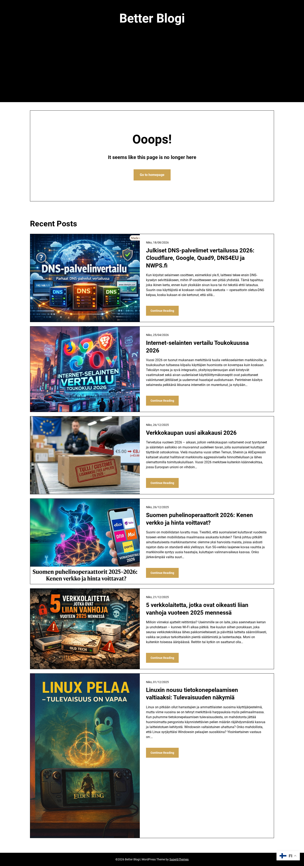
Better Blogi (152, 18)
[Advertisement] (152, 71)
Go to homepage (152, 175)
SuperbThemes (179, 859)
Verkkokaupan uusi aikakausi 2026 (191, 432)
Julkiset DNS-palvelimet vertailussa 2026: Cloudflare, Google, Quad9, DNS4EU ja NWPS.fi (200, 258)
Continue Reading (162, 310)
